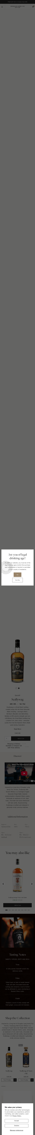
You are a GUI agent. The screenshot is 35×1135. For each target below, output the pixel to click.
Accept (16, 1121)
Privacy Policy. (17, 1116)
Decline (16, 1126)
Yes (17, 575)
